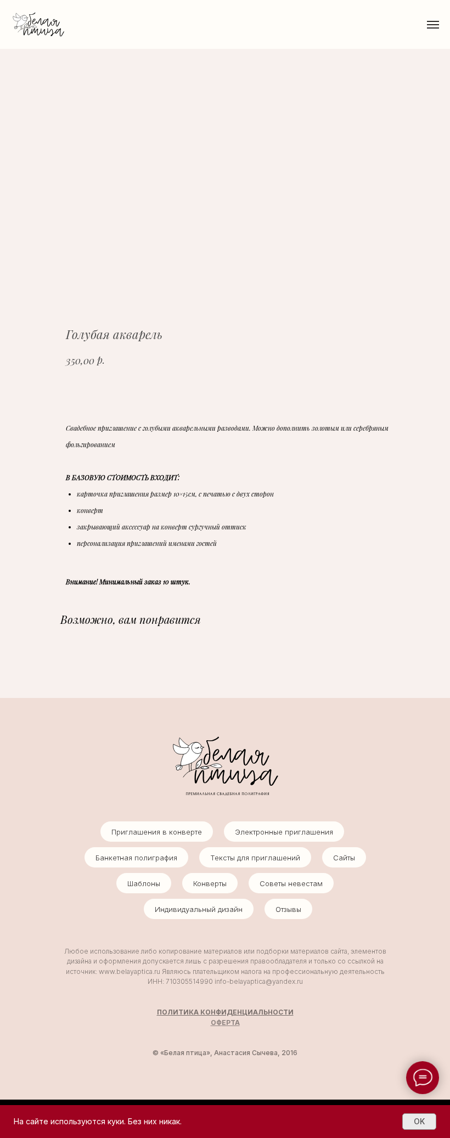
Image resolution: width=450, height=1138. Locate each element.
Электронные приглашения (284, 831)
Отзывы (288, 909)
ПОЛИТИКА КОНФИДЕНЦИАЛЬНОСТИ (225, 1012)
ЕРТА (231, 1022)
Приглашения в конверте (156, 831)
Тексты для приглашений (255, 857)
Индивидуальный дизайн (199, 909)
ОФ (216, 1022)
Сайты (344, 857)
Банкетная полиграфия (136, 857)
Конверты (210, 883)
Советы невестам (291, 883)
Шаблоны (143, 883)
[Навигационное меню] (433, 25)
